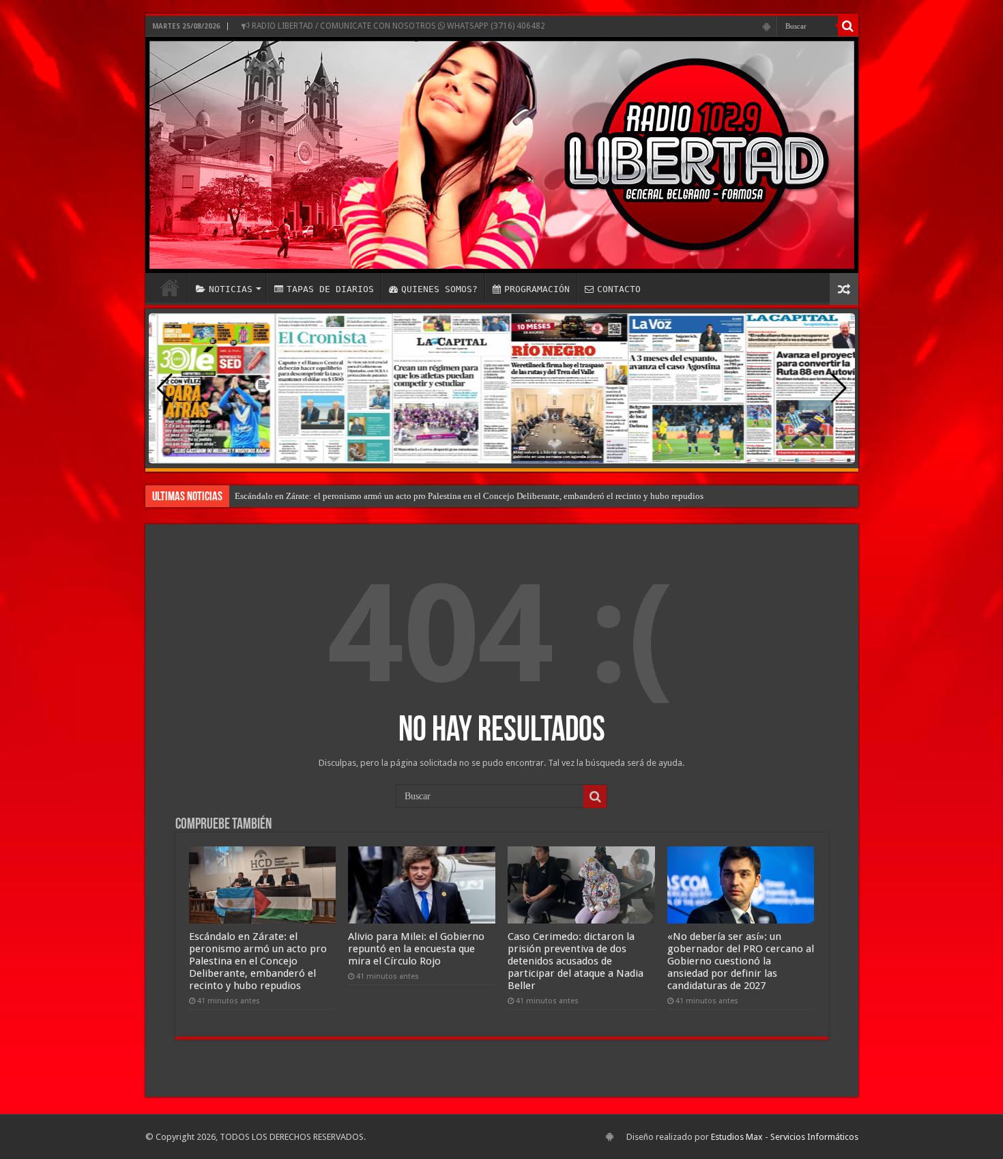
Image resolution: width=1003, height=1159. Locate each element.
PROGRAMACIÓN (537, 289)
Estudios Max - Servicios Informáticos (784, 1137)
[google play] (766, 26)
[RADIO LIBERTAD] (501, 155)
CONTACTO (619, 289)
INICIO (170, 287)
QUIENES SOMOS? (439, 289)
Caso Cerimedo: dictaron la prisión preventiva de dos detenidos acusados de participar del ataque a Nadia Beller (575, 961)
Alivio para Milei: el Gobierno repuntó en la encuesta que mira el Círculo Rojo (416, 948)
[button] (839, 388)
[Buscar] (848, 26)
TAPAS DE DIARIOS (330, 289)
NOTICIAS (230, 289)
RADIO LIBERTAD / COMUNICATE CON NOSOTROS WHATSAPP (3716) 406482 (397, 26)
